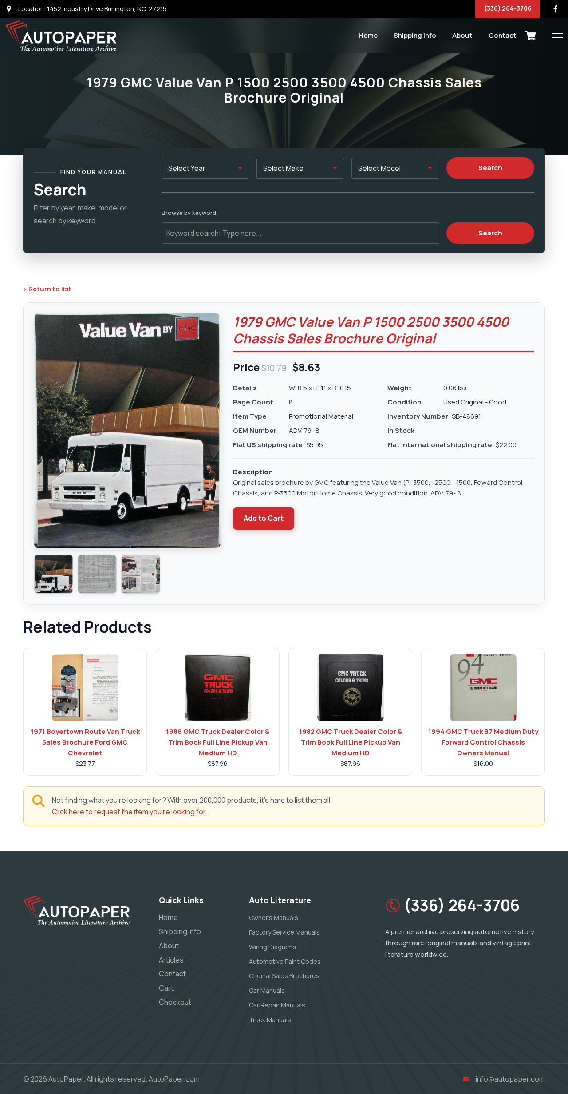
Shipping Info (415, 35)
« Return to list (47, 288)
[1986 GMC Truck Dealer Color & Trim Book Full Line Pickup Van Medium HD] (218, 687)
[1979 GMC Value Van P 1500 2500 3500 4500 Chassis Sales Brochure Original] (53, 574)
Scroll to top (20, 549)
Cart (166, 988)
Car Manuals (267, 990)
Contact (503, 35)
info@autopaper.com (510, 1079)
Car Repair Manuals (277, 1005)
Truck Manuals (270, 1019)
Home (368, 35)
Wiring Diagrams (272, 947)
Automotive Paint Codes (285, 961)
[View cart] (530, 35)
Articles (171, 960)
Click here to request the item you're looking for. (129, 812)
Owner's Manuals (273, 917)
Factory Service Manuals (284, 932)
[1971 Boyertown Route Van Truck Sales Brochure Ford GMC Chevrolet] (85, 687)
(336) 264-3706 (508, 8)
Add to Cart (264, 518)
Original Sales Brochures (284, 975)
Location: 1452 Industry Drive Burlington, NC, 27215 (91, 8)
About (462, 35)
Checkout (175, 1002)
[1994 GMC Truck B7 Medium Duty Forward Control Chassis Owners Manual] (483, 687)
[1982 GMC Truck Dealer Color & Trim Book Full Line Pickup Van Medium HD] (350, 687)
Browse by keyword (189, 213)
